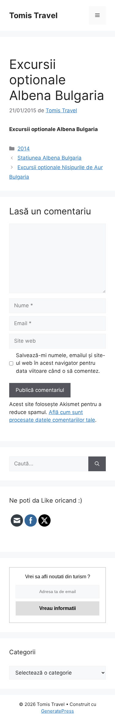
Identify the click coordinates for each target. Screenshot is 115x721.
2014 (23, 148)
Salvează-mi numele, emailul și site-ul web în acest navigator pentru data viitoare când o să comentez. (60, 363)
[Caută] (97, 463)
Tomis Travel (33, 15)
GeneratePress (57, 711)
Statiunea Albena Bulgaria (49, 158)
